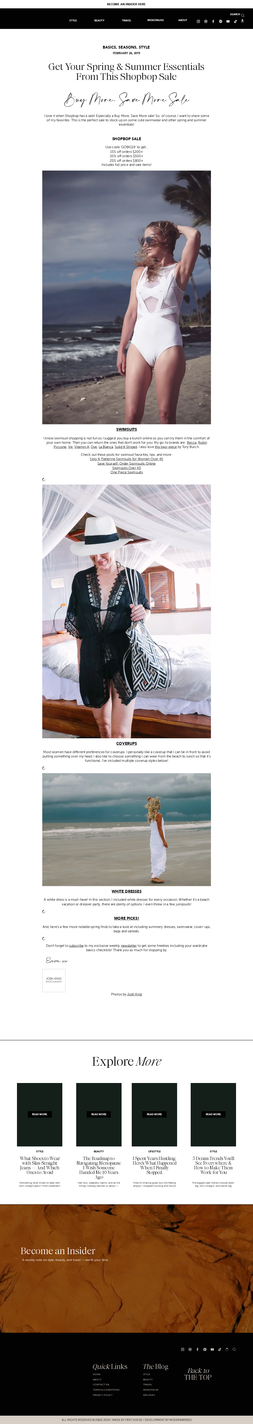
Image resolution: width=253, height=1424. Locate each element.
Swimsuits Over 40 (126, 468)
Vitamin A (81, 447)
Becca (191, 442)
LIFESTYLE (154, 1151)
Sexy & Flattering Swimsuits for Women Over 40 (126, 459)
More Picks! (126, 919)
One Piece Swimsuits (126, 472)
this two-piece (166, 447)
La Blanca (105, 447)
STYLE (144, 48)
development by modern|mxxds (168, 1420)
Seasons (127, 48)
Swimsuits (126, 430)
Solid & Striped (125, 447)
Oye (93, 447)
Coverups (126, 744)
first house (133, 1420)
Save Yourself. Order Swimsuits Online (126, 463)
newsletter (129, 945)
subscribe (76, 945)
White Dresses (126, 891)
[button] (126, 20)
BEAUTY (99, 1151)
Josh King (134, 994)
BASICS (109, 48)
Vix (70, 447)
